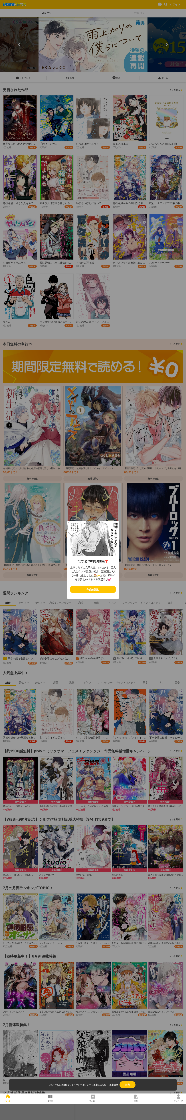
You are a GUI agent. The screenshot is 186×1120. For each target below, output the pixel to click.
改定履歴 (113, 1084)
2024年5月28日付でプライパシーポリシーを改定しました (77, 1084)
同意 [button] (127, 1084)
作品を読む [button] (93, 589)
